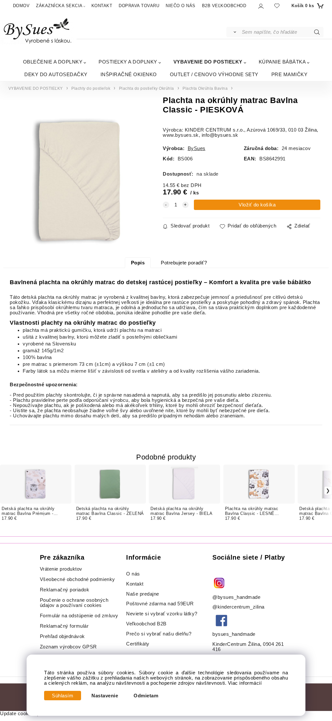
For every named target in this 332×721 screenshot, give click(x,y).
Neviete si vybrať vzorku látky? (161, 613)
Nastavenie (104, 695)
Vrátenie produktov (61, 569)
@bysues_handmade (236, 597)
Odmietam (146, 695)
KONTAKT (102, 5)
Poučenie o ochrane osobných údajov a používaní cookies (74, 603)
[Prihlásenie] (260, 6)
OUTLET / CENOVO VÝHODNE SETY (214, 74)
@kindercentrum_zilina (239, 607)
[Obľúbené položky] (277, 6)
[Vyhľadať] (233, 32)
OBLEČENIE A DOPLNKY (53, 61)
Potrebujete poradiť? (184, 262)
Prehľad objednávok (62, 636)
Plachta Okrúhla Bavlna (205, 88)
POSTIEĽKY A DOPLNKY (128, 61)
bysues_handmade (234, 634)
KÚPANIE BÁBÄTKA (282, 61)
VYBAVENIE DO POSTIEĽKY (208, 61)
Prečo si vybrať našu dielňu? (158, 633)
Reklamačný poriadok (64, 589)
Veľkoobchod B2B (146, 623)
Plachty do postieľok (90, 88)
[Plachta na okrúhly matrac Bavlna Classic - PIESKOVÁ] (79, 181)
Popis (138, 262)
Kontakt (135, 584)
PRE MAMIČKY (289, 74)
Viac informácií (245, 683)
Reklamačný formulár (64, 626)
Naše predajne (142, 594)
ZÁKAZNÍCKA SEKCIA (59, 5)
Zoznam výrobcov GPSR (68, 646)
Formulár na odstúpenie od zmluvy (79, 615)
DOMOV (21, 5)
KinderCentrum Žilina (236, 644)
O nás (133, 573)
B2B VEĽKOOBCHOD (224, 5)
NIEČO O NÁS (181, 5)
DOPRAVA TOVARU (139, 5)
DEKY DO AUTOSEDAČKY (56, 74)
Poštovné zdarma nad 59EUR (160, 603)
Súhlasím (62, 695)
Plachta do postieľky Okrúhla (146, 88)
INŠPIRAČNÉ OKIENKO (129, 74)
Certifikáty (137, 643)
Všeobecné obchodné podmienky (77, 579)
